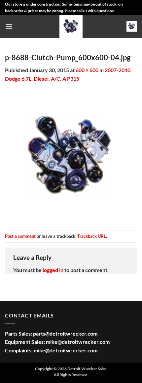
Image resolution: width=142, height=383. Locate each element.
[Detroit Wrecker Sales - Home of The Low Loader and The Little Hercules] (71, 26)
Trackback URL (91, 236)
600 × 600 (87, 70)
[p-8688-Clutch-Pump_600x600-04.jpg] (71, 156)
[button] (9, 26)
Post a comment (20, 236)
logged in (53, 270)
